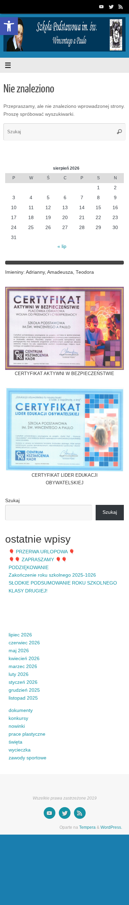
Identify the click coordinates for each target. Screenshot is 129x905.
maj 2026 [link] (19, 650)
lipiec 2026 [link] (20, 634)
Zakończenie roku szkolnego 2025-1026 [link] (52, 575)
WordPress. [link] (111, 827)
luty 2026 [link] (19, 674)
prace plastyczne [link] (27, 734)
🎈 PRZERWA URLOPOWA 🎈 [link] (42, 551)
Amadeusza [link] (60, 272)
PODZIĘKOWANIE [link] (29, 567)
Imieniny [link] (14, 272)
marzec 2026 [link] (23, 666)
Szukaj (12, 500)
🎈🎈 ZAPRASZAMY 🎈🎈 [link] (38, 559)
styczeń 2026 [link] (23, 682)
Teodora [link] (85, 272)
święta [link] (15, 742)
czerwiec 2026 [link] (24, 642)
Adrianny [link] (35, 272)
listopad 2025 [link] (23, 698)
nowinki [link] (17, 726)
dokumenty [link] (21, 710)
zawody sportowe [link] (27, 757)
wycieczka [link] (20, 750)
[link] (9, 26)
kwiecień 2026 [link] (24, 658)
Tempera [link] (87, 827)
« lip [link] (61, 246)
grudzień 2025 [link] (24, 690)
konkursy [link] (18, 718)
